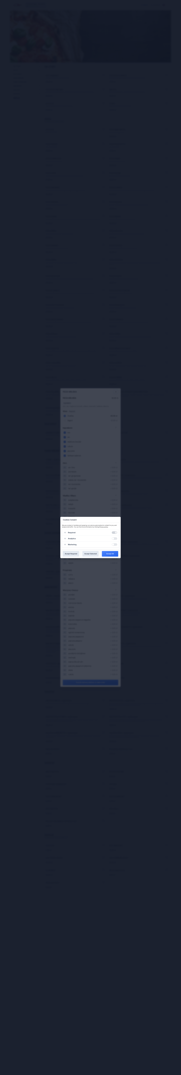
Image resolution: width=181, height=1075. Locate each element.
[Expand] (65, 533)
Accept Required (71, 554)
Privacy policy (103, 527)
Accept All (110, 554)
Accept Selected (90, 554)
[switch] (114, 532)
